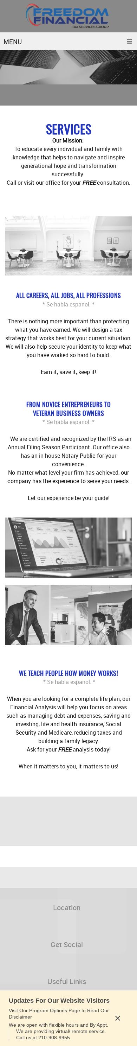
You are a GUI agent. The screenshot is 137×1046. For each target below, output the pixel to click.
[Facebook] (10, 961)
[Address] (9, 924)
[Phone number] (19, 924)
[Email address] (30, 924)
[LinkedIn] (21, 961)
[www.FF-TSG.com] (68, 16)
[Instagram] (31, 961)
